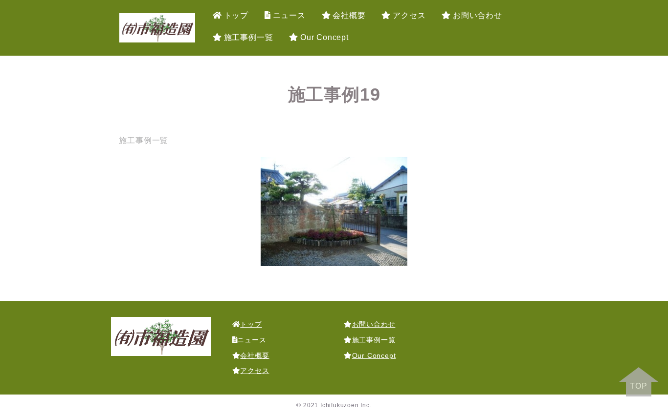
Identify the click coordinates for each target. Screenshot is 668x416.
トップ (236, 15)
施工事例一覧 (248, 37)
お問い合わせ (477, 15)
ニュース (289, 15)
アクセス (409, 15)
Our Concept (324, 37)
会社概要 (349, 15)
